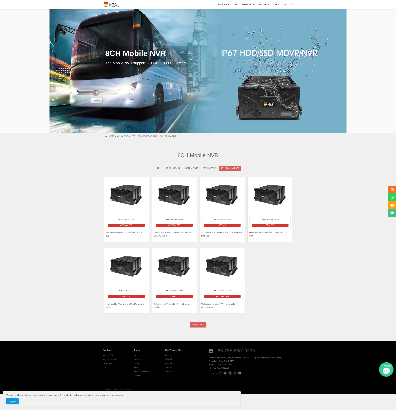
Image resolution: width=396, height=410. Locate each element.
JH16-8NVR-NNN (222, 290)
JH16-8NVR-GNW (270, 219)
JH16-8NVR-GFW (126, 219)
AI (235, 4)
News (136, 363)
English (168, 355)
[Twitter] (225, 373)
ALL (159, 168)
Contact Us (138, 375)
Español (168, 363)
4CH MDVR (191, 168)
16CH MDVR (173, 168)
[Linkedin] (235, 373)
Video (136, 367)
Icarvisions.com (111, 4)
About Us (279, 4)
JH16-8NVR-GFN (222, 219)
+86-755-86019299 (235, 350)
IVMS (105, 367)
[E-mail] (240, 373)
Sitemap (168, 367)
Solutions (247, 4)
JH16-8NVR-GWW (174, 219)
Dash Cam (107, 363)
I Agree (12, 401)
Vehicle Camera (109, 359)
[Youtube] (230, 373)
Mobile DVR (122, 136)
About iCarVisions (141, 371)
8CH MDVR (209, 168)
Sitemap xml (170, 371)
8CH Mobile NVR (168, 136)
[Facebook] (220, 373)
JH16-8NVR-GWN (126, 290)
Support (262, 4)
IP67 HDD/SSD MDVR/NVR (144, 136)
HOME (111, 136)
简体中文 (169, 359)
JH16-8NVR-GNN (174, 290)
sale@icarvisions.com (224, 365)
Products (222, 4)
